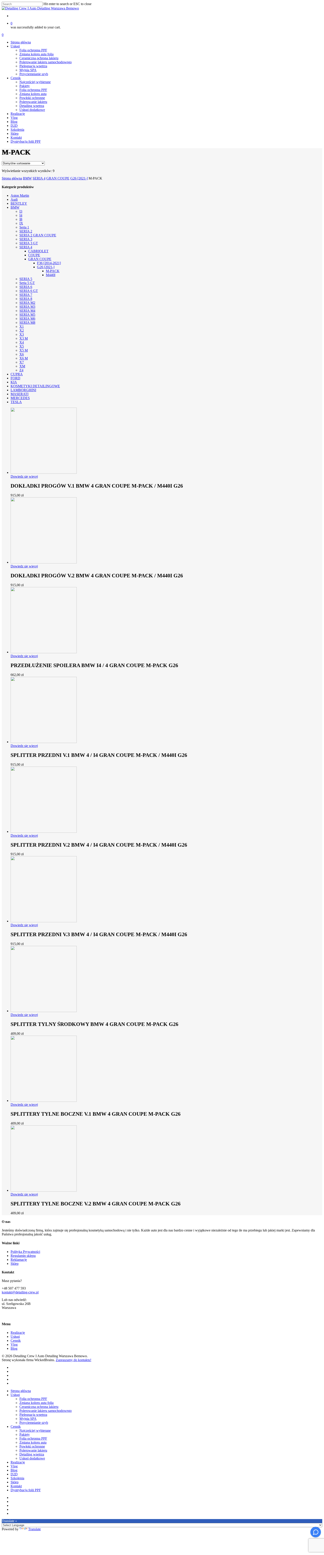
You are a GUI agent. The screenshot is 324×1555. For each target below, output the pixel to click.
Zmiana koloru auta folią (36, 1403)
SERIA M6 (27, 318)
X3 (21, 334)
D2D (14, 1474)
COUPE (34, 255)
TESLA (16, 402)
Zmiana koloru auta (33, 1442)
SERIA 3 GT (28, 243)
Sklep (15, 1263)
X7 (21, 362)
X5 (21, 346)
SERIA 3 (25, 239)
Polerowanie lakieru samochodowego (45, 1411)
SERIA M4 (27, 310)
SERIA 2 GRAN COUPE (37, 235)
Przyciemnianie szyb (33, 1422)
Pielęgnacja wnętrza (33, 1415)
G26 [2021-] (79, 178)
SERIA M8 (27, 322)
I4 (20, 215)
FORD (15, 378)
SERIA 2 (25, 231)
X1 (21, 326)
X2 (21, 330)
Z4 (21, 370)
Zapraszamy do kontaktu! (73, 1360)
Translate (34, 1529)
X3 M (23, 338)
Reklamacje (19, 1259)
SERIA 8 (25, 299)
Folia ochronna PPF (33, 1399)
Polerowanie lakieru (33, 1450)
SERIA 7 (25, 295)
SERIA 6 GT (28, 291)
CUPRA (17, 374)
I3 (20, 211)
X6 (21, 354)
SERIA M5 (27, 314)
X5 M (23, 350)
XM (22, 366)
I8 (20, 219)
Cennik (16, 1340)
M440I (50, 275)
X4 (21, 342)
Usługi (15, 1336)
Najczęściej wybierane (35, 1430)
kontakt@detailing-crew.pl (20, 1292)
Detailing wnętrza (31, 1454)
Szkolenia (17, 1478)
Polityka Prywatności (25, 1252)
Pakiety (24, 1434)
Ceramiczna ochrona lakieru (38, 1407)
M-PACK (53, 271)
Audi (14, 199)
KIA (14, 382)
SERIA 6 (25, 287)
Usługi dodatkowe (32, 1458)
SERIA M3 (27, 307)
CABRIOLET (38, 251)
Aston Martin (20, 195)
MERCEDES (20, 398)
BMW (27, 178)
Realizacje (18, 1332)
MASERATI (19, 394)
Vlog (14, 1344)
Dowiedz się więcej (24, 476)
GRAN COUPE (57, 178)
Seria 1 (24, 227)
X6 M (23, 358)
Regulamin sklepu (23, 1255)
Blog (14, 1348)
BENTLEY (19, 203)
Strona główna (12, 178)
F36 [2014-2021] (49, 263)
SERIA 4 (39, 178)
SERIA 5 (25, 279)
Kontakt (16, 1486)
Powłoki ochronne (32, 1446)
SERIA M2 (27, 303)
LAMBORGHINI (23, 390)
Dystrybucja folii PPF (26, 1490)
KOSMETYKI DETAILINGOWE (35, 386)
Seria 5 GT (27, 283)
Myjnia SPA (28, 1418)
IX (21, 223)
